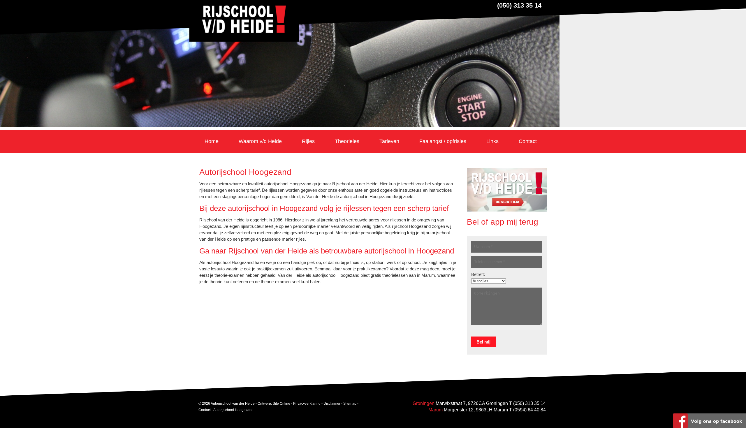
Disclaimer (331, 403)
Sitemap (349, 403)
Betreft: (478, 274)
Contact (204, 410)
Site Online (281, 403)
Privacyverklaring (307, 403)
